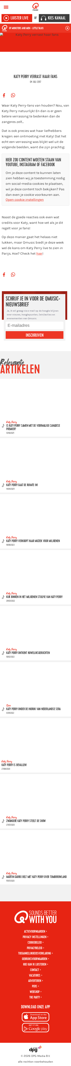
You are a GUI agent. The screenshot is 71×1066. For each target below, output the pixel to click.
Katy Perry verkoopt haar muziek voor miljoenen (33, 541)
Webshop (35, 992)
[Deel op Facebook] (4, 95)
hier (39, 254)
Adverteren (34, 981)
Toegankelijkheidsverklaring (34, 953)
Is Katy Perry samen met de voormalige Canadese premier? (33, 427)
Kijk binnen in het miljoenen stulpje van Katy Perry (34, 597)
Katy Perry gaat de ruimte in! (22, 485)
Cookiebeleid (35, 942)
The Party (34, 997)
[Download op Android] (35, 1028)
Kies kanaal (57, 18)
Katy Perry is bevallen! (14, 765)
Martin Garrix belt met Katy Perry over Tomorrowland (36, 877)
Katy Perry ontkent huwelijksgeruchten (28, 653)
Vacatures (34, 975)
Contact (34, 970)
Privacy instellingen (34, 937)
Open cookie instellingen (25, 200)
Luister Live (19, 18)
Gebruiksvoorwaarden (34, 959)
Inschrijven (35, 335)
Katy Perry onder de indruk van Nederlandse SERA (33, 709)
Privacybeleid (34, 948)
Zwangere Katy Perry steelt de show (26, 821)
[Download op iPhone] (35, 1017)
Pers (34, 986)
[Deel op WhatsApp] (13, 95)
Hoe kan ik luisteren (34, 964)
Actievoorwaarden (34, 931)
